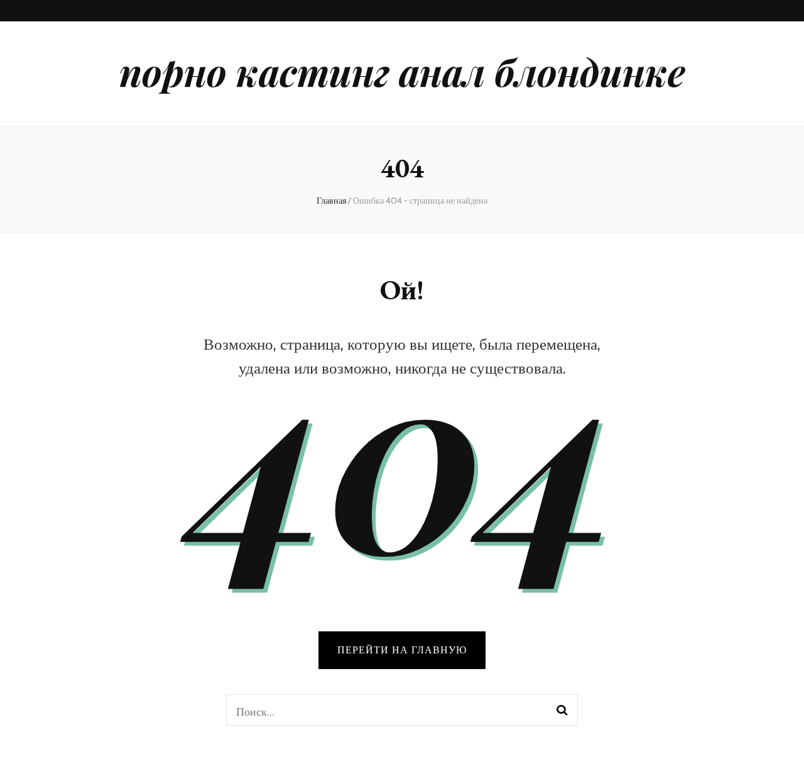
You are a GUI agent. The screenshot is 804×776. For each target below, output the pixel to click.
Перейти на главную (402, 650)
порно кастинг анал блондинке (402, 71)
